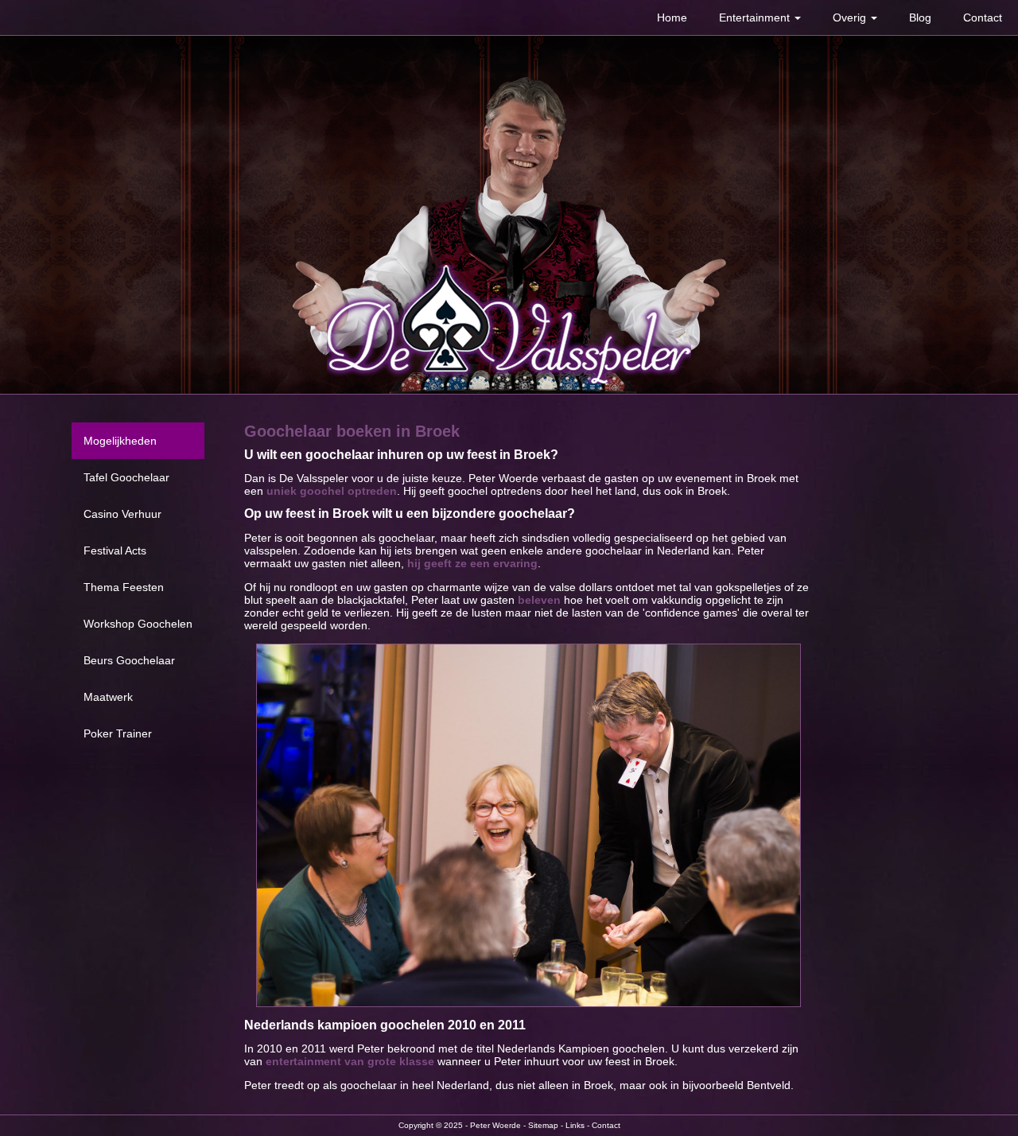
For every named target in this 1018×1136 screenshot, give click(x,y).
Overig (851, 17)
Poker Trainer (118, 733)
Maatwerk (108, 697)
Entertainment (756, 17)
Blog (920, 17)
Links (575, 1125)
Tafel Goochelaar (126, 477)
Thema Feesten (124, 587)
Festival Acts (115, 550)
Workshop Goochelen (138, 623)
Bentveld (769, 1085)
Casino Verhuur (122, 514)
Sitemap (543, 1125)
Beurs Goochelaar (129, 660)
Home (672, 17)
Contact (982, 17)
